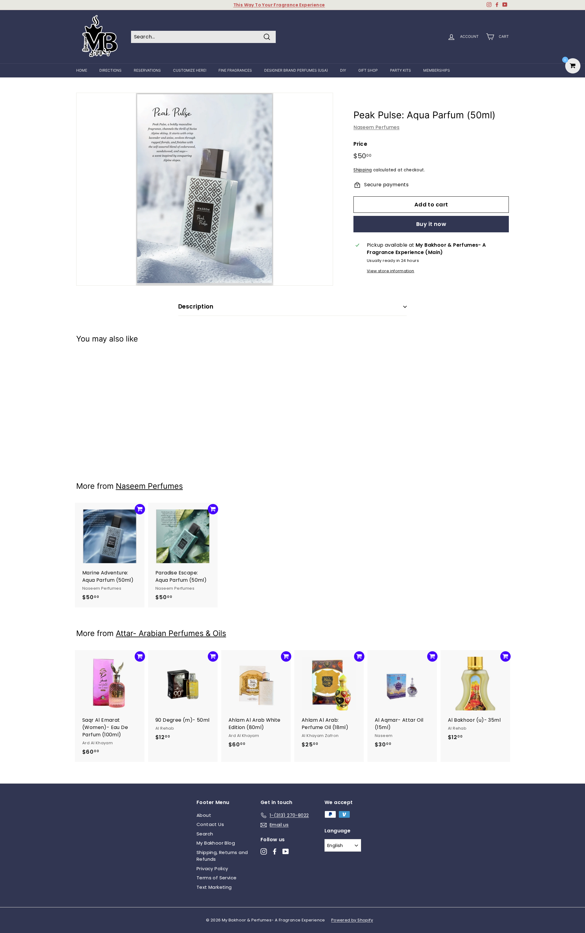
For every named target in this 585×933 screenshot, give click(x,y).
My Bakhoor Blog (216, 843)
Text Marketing (214, 887)
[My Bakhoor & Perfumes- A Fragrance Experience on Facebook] (274, 851)
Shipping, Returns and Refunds (222, 856)
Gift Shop (368, 70)
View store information (390, 270)
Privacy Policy (212, 868)
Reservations (147, 70)
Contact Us (210, 824)
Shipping (362, 170)
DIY (343, 70)
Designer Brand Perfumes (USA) (296, 70)
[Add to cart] (140, 362)
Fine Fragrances (235, 70)
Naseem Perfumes (376, 127)
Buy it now (431, 224)
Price (360, 144)
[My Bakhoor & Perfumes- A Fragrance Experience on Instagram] (264, 851)
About (204, 815)
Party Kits (400, 70)
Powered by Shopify (352, 920)
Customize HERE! (189, 70)
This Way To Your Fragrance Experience (279, 5)
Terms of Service (216, 877)
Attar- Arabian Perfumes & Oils (171, 633)
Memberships (436, 70)
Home (81, 70)
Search (205, 834)
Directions (110, 70)
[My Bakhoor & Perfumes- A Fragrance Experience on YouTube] (285, 851)
